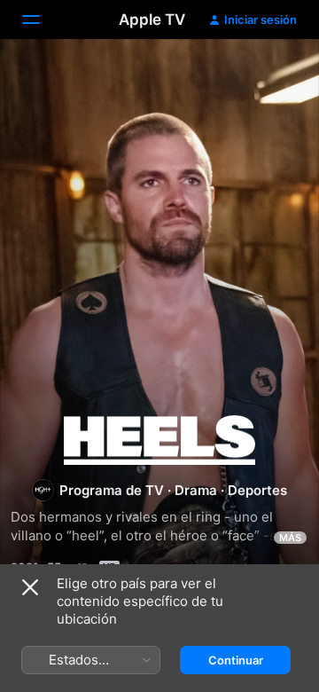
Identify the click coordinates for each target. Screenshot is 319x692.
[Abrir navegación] (41, 19)
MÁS (290, 537)
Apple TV (152, 19)
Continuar (235, 660)
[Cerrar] (30, 587)
